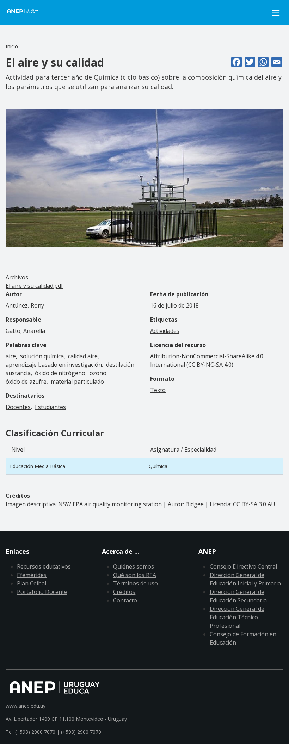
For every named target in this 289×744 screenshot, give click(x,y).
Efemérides (32, 575)
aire (11, 356)
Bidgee (194, 504)
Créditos (124, 592)
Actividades (164, 331)
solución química (42, 356)
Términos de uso (135, 583)
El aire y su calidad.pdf (34, 286)
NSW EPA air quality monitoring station (110, 504)
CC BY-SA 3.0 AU (254, 504)
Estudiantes (50, 407)
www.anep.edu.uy (25, 705)
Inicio (12, 46)
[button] (144, 177)
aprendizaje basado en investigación (54, 364)
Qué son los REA (134, 575)
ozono (98, 373)
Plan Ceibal (31, 583)
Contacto (125, 600)
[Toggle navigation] (275, 13)
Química (158, 466)
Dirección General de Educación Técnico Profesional (237, 617)
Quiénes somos (133, 566)
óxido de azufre (26, 381)
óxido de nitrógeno (60, 373)
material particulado (77, 381)
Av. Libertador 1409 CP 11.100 (40, 718)
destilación (120, 364)
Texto (158, 390)
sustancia (18, 373)
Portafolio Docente (42, 592)
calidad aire (83, 356)
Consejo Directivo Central (243, 566)
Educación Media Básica (37, 466)
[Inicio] (27, 13)
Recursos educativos (44, 566)
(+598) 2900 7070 (81, 731)
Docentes (18, 407)
